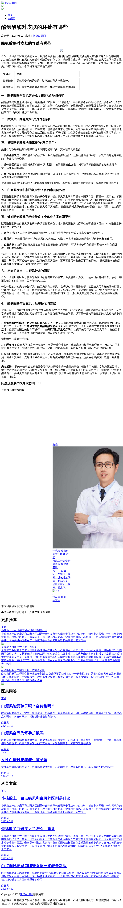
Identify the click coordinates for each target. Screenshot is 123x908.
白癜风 (11, 18)
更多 (3, 627)
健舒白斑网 (39, 35)
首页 (10, 15)
